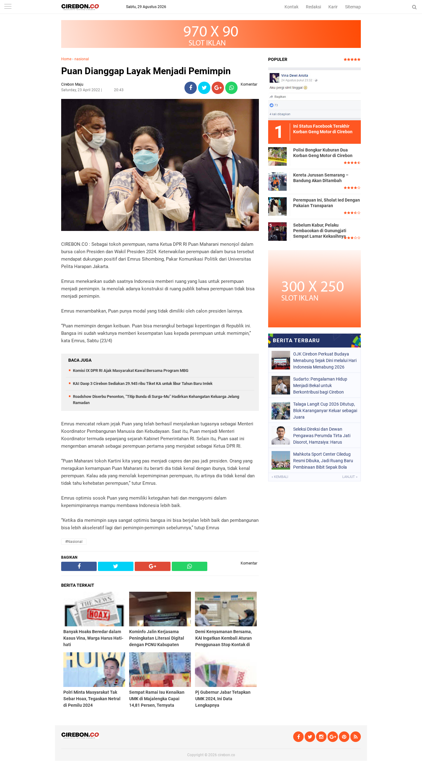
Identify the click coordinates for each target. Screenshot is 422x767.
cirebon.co (226, 755)
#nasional (73, 541)
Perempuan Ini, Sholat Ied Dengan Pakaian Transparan (326, 203)
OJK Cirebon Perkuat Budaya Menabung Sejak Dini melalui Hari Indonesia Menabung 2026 (325, 360)
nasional (81, 59)
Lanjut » (349, 477)
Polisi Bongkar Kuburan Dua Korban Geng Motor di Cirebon (322, 152)
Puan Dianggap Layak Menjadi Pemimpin (146, 71)
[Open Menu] (7, 7)
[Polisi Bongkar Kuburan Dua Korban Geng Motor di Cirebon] (277, 156)
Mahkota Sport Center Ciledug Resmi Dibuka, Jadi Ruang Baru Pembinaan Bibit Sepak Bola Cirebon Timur (323, 461)
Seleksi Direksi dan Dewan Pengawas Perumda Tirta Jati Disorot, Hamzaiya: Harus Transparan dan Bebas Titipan (322, 436)
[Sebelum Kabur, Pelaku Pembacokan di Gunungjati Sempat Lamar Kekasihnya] (277, 231)
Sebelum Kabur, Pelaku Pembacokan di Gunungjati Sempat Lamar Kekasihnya (319, 231)
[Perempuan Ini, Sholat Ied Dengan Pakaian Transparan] (277, 206)
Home (66, 59)
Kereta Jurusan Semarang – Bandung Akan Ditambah (320, 178)
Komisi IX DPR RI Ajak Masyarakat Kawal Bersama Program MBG (130, 370)
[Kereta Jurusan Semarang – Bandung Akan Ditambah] (277, 181)
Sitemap (353, 6)
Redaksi (313, 6)
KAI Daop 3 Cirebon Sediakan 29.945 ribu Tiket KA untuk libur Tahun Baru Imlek (143, 383)
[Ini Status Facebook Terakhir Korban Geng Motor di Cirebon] (314, 94)
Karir (333, 6)
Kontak (291, 6)
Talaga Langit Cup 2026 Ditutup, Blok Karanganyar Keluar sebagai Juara (325, 411)
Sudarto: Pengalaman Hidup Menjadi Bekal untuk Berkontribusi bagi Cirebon (320, 385)
